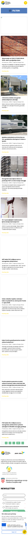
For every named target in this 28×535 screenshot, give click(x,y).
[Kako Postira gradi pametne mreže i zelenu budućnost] (14, 328)
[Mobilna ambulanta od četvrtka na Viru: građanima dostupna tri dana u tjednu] (14, 125)
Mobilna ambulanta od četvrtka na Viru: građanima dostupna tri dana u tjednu (14, 139)
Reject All (14, 532)
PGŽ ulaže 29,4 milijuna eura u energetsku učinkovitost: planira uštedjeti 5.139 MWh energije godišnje (14, 425)
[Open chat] (25, 532)
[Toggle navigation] (25, 3)
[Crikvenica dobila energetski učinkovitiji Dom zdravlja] (14, 85)
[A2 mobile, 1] (14, 25)
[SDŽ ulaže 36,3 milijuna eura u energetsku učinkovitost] (14, 247)
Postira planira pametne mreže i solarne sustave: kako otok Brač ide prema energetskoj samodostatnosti (14, 383)
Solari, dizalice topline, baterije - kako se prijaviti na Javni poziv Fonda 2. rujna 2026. (14, 301)
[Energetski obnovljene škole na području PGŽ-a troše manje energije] (14, 166)
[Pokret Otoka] (6, 3)
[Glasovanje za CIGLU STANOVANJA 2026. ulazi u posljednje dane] (14, 46)
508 (18, 443)
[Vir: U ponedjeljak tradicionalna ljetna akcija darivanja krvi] (14, 207)
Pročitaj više (5, 71)
